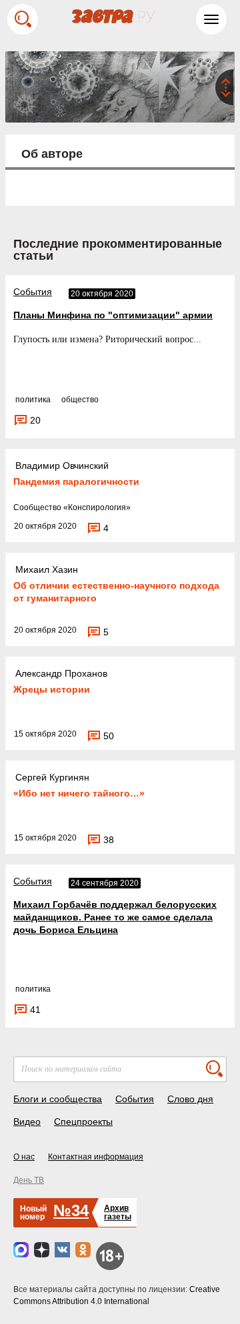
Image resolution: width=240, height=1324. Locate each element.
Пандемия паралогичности (76, 481)
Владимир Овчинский (62, 465)
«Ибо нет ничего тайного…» (79, 793)
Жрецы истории (51, 689)
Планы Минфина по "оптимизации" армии (113, 315)
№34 (71, 1210)
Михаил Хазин (46, 569)
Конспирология (97, 507)
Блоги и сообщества (57, 1099)
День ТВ (28, 1180)
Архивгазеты (117, 1212)
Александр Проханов (61, 673)
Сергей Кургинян (52, 777)
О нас (24, 1156)
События (32, 291)
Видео (27, 1121)
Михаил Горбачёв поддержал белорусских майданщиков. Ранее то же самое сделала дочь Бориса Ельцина (115, 917)
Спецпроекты (83, 1121)
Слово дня (190, 1099)
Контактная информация (95, 1156)
